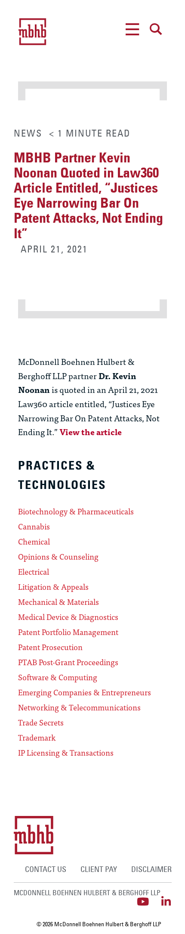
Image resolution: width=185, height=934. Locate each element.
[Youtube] (143, 901)
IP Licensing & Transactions (66, 753)
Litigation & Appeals (53, 587)
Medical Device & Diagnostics (68, 617)
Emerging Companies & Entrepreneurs (84, 692)
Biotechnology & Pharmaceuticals (76, 511)
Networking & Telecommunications (79, 707)
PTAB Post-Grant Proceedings (68, 662)
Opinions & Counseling (58, 557)
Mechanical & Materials (58, 602)
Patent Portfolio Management (68, 632)
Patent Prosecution (50, 647)
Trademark (37, 738)
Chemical (34, 541)
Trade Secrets (41, 722)
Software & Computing (57, 677)
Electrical (33, 572)
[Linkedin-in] (166, 901)
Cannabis (34, 526)
